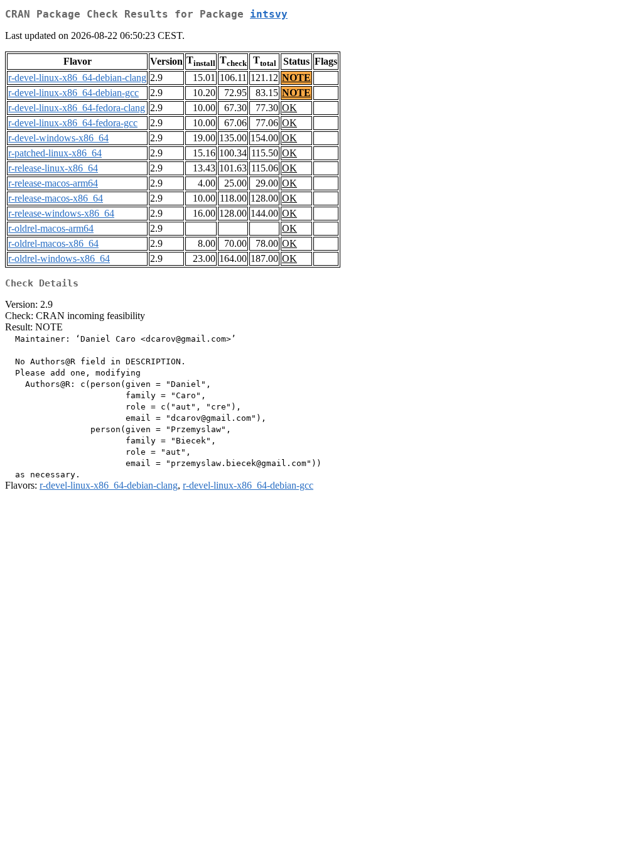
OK (289, 107)
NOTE (296, 77)
